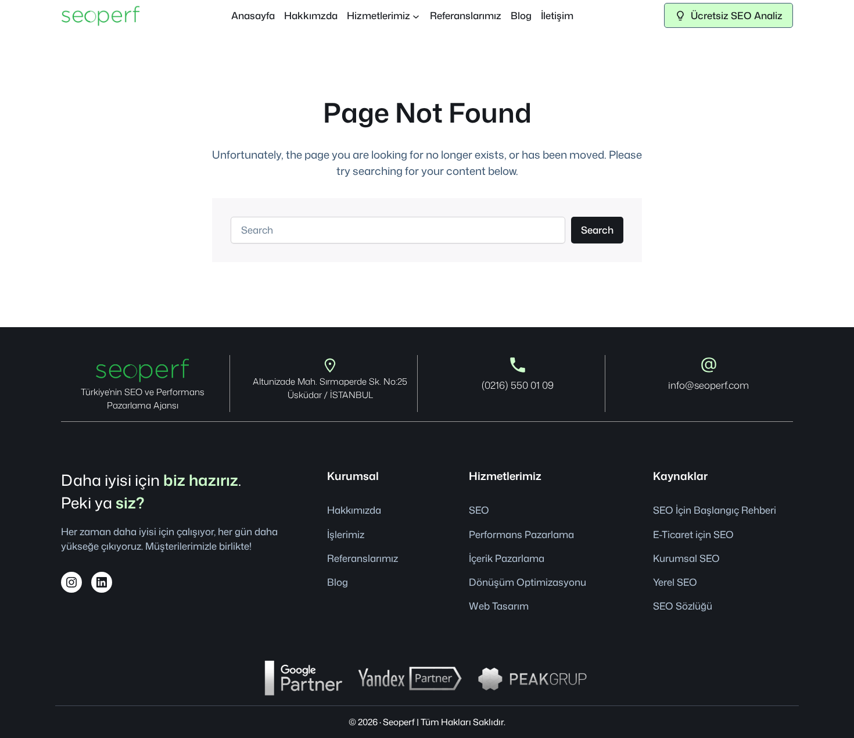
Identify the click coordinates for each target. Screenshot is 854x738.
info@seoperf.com (708, 385)
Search (597, 230)
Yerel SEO (675, 582)
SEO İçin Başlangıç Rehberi (714, 510)
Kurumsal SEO (686, 558)
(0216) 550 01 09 (518, 385)
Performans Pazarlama (521, 534)
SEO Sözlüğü (682, 605)
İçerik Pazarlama (506, 558)
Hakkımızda (354, 510)
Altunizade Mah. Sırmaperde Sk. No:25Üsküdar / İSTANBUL (330, 388)
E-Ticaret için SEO (693, 534)
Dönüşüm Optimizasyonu (527, 582)
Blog (337, 582)
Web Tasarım (499, 605)
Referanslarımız (362, 558)
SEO (479, 510)
